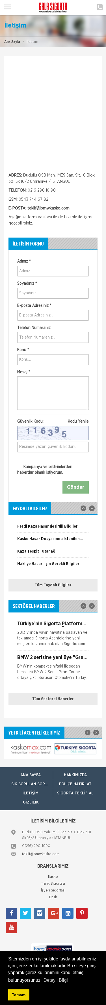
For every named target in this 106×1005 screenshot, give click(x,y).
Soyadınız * (27, 284)
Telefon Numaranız (34, 328)
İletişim (30, 793)
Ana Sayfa (12, 42)
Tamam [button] (18, 995)
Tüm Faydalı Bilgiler (53, 585)
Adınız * (24, 261)
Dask (53, 897)
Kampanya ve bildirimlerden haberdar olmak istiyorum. (44, 470)
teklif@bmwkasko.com (48, 208)
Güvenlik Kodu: (53, 421)
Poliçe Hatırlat (75, 784)
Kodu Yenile (78, 421)
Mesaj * (23, 372)
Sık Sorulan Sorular (32, 784)
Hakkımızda (75, 775)
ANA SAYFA (30, 775)
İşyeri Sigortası (53, 890)
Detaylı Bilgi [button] (56, 980)
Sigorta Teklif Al (75, 793)
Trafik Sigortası (53, 884)
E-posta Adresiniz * (34, 306)
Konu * (23, 350)
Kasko (53, 877)
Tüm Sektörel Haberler (53, 699)
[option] (53, 528)
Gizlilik (31, 802)
